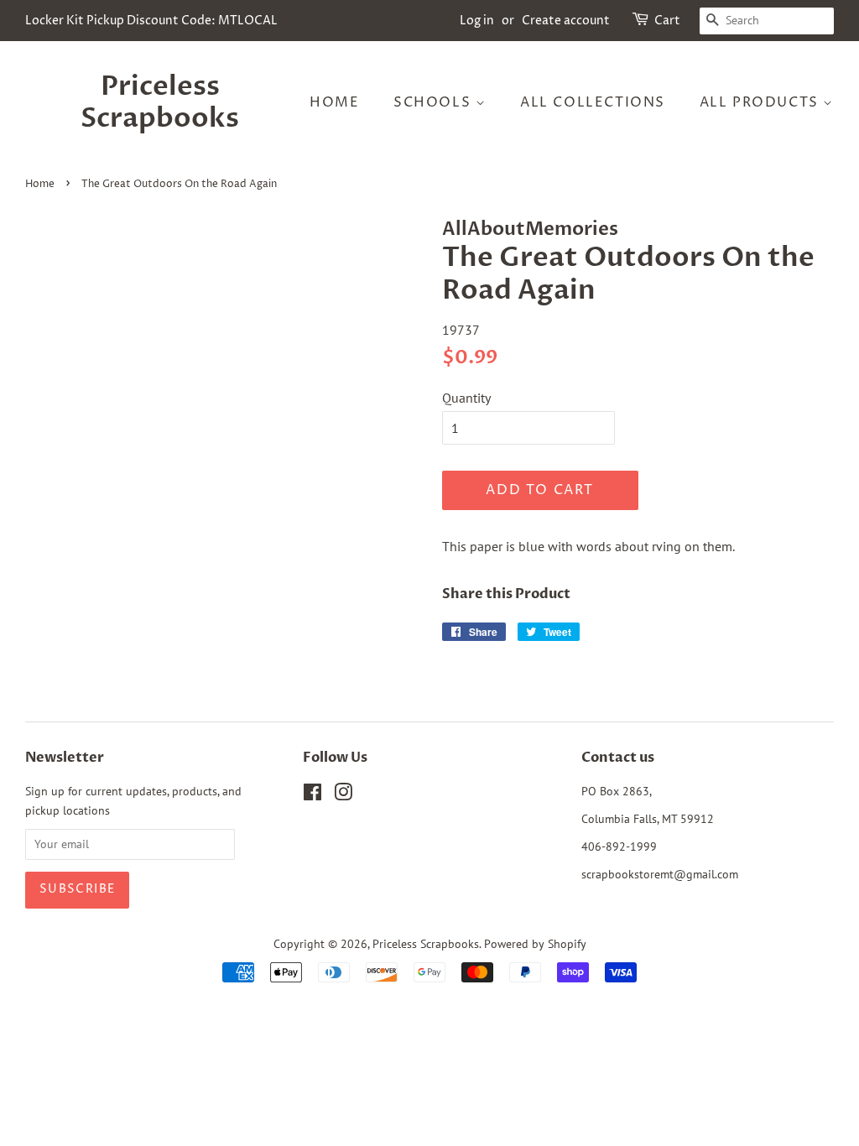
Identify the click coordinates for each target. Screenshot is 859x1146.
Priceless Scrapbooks (160, 102)
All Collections (592, 102)
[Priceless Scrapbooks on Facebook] (312, 795)
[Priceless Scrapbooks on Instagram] (343, 795)
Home (334, 102)
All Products (762, 102)
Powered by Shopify (535, 943)
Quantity (466, 397)
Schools (434, 102)
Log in (477, 21)
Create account (566, 21)
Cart (667, 21)
